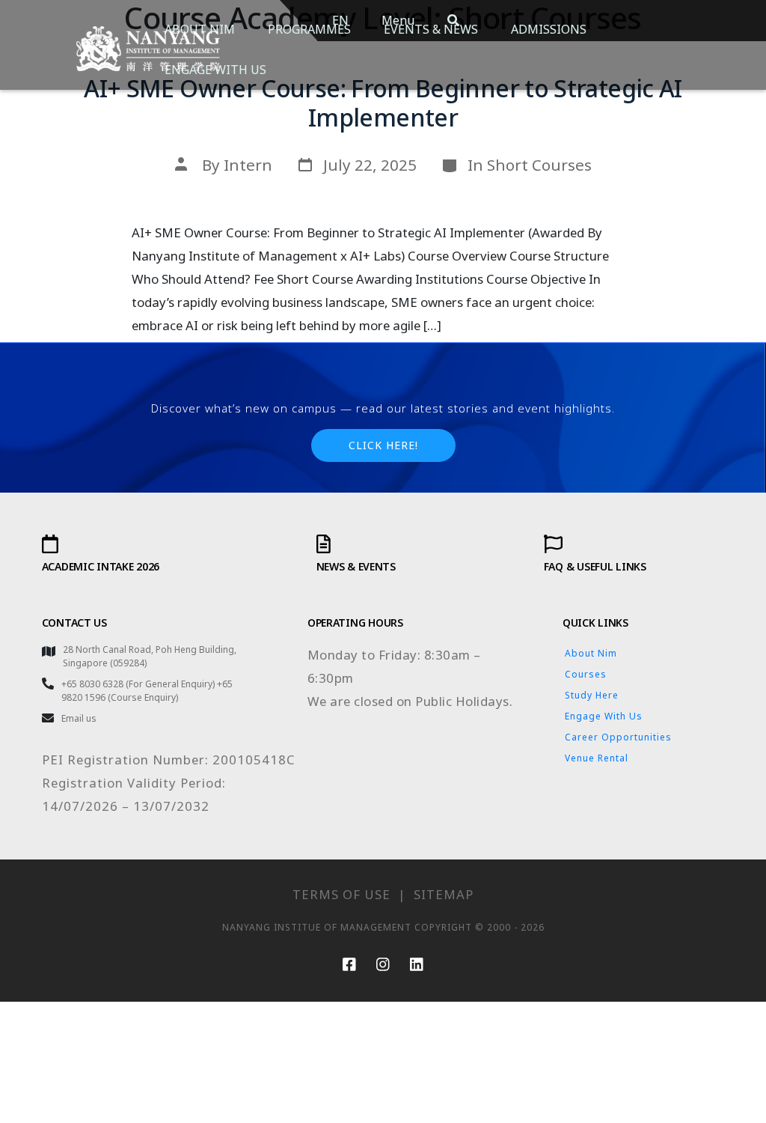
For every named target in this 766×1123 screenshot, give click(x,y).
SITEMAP (444, 894)
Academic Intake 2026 (100, 566)
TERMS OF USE (341, 894)
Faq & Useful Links (595, 566)
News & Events (356, 566)
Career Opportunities (618, 737)
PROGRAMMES (309, 29)
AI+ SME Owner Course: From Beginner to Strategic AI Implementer (382, 102)
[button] (383, 445)
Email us (78, 718)
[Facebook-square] (349, 964)
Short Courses (539, 164)
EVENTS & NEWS (431, 29)
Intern (248, 164)
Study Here (592, 695)
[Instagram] (383, 964)
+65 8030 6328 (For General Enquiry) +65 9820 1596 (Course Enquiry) (147, 691)
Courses (586, 674)
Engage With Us (604, 716)
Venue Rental (596, 758)
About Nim (591, 653)
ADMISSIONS (548, 29)
